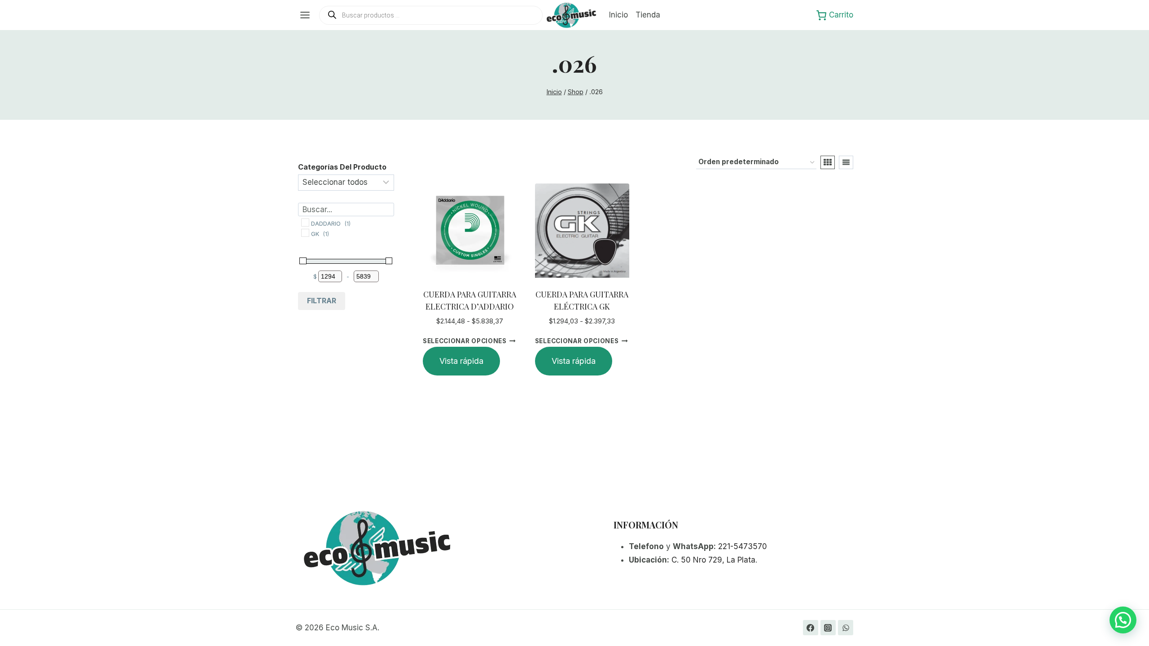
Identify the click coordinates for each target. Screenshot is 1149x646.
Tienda (648, 14)
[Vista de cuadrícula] (827, 162)
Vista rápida (461, 361)
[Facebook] (810, 627)
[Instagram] (828, 627)
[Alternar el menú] (305, 15)
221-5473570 (742, 546)
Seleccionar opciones (465, 341)
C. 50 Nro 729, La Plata (713, 559)
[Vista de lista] (846, 162)
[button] (1123, 620)
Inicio (618, 14)
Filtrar (321, 300)
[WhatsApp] (845, 627)
